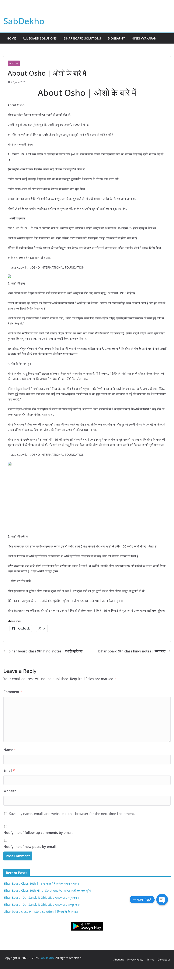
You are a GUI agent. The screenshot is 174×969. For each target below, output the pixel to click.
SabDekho (23, 21)
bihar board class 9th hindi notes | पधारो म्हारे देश (45, 651)
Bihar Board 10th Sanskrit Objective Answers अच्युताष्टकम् (42, 905)
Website (9, 791)
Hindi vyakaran (144, 38)
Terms (150, 959)
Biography (116, 38)
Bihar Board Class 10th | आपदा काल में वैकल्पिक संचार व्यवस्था (41, 883)
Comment (12, 691)
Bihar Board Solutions (82, 38)
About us (119, 959)
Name (9, 749)
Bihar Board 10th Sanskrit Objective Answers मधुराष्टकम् (41, 897)
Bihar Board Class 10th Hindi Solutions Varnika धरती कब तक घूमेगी (47, 890)
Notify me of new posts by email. (29, 846)
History (13, 63)
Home (11, 38)
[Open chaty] (162, 899)
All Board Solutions (40, 38)
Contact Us (164, 959)
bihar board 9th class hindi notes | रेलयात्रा (132, 651)
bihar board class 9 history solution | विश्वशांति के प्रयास (40, 912)
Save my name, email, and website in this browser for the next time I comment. (72, 813)
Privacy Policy (135, 959)
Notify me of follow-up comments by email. (38, 832)
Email (9, 770)
